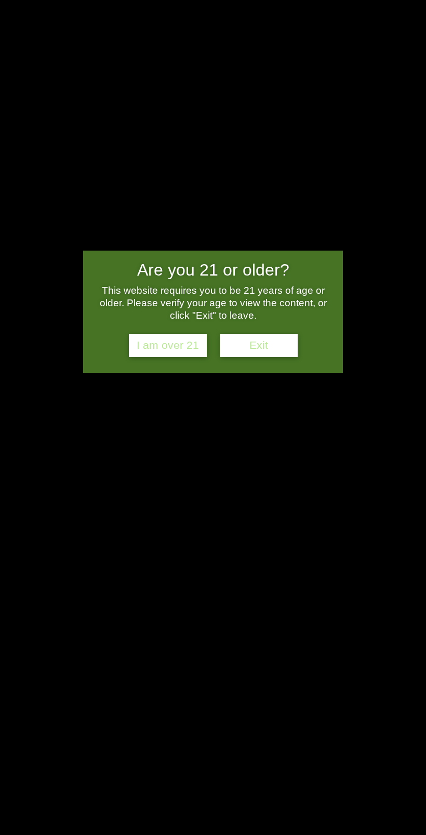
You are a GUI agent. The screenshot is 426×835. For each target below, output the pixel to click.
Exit (258, 345)
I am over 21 (168, 345)
